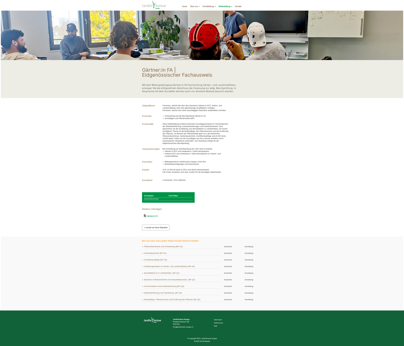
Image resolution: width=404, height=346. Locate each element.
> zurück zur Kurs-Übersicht (155, 227)
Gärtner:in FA (152, 216)
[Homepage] (154, 5)
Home (184, 6)
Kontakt (238, 6)
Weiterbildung (224, 6)
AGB (215, 326)
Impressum (218, 320)
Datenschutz (218, 323)
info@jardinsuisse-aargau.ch (183, 327)
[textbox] (150, 170)
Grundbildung (208, 6)
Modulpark (206, 341)
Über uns (194, 6)
